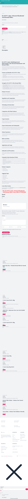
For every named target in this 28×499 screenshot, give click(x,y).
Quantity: (3, 24)
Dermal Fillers (11, 187)
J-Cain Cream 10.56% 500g (9, 300)
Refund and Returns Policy (15, 439)
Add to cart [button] (4, 269)
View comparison (4, 497)
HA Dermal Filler (3, 446)
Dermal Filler (10, 263)
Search (2, 487)
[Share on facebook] (4, 39)
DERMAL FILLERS (15, 263)
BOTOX (21, 438)
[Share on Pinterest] (6, 39)
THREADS (2, 452)
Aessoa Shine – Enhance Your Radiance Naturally (13, 411)
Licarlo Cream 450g (7, 355)
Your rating (3, 215)
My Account (2, 486)
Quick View (4, 262)
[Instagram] (25, 0)
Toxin (2, 450)
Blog (13, 436)
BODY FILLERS (22, 434)
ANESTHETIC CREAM (6, 263)
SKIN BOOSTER (11, 308)
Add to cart (4, 28)
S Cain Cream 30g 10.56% (8, 367)
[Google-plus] (26, 0)
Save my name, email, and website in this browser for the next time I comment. (12, 229)
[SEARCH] (27, 489)
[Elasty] (4, 40)
